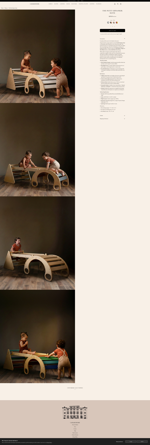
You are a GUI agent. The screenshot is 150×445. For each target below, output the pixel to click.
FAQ (75, 430)
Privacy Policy (75, 437)
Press (75, 426)
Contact (75, 428)
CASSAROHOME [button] (75, 422)
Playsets (6, 8)
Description (102, 38)
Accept (131, 441)
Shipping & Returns (104, 118)
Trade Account (75, 432)
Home (2, 8)
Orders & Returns (75, 434)
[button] (50, 4)
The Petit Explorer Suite (13, 8)
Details (101, 115)
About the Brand (75, 424)
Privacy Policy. (49, 442)
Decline (142, 441)
